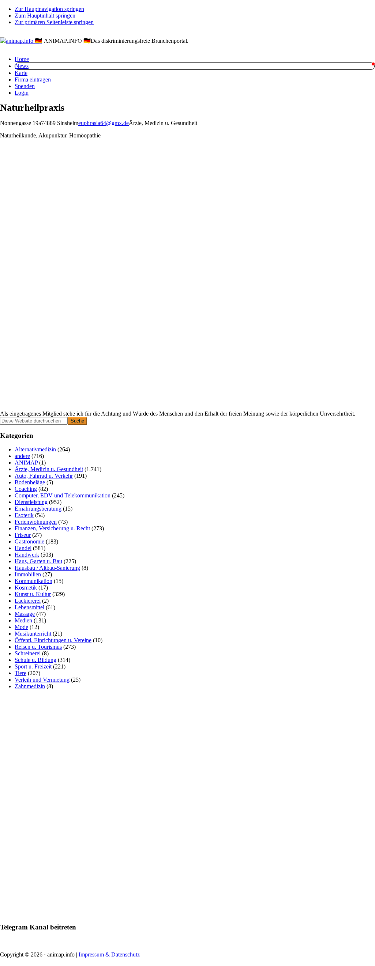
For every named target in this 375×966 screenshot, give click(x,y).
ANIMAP (26, 462)
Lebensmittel (29, 607)
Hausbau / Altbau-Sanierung (47, 568)
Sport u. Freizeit (33, 666)
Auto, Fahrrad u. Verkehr (44, 476)
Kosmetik (26, 587)
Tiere (20, 673)
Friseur (23, 535)
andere (22, 456)
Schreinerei (28, 653)
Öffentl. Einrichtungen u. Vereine (53, 640)
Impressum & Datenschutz (109, 954)
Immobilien (28, 574)
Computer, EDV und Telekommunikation (62, 495)
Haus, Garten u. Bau (38, 561)
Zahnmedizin (30, 686)
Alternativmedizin (35, 449)
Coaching (26, 489)
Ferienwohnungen (36, 522)
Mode (21, 627)
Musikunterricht (33, 633)
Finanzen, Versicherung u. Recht (52, 528)
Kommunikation (33, 581)
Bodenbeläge (30, 482)
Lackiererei (28, 601)
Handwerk (27, 555)
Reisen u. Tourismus (38, 647)
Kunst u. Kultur (33, 594)
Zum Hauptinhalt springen (45, 15)
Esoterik (24, 515)
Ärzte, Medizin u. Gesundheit (49, 469)
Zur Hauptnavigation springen (49, 9)
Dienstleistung (31, 502)
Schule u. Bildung (35, 660)
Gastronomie (29, 541)
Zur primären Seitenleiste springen (54, 22)
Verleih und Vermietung (42, 680)
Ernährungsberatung (38, 508)
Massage (25, 614)
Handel (23, 548)
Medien (23, 620)
